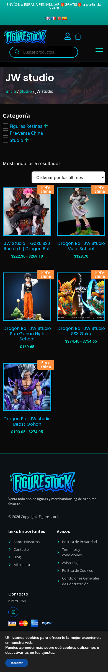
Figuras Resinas (26, 126)
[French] (53, 18)
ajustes (48, 652)
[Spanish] (64, 18)
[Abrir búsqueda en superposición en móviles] (43, 52)
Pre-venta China (26, 133)
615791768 (17, 601)
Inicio (11, 91)
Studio (26, 91)
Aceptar (17, 663)
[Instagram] (13, 612)
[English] (47, 18)
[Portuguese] (58, 18)
